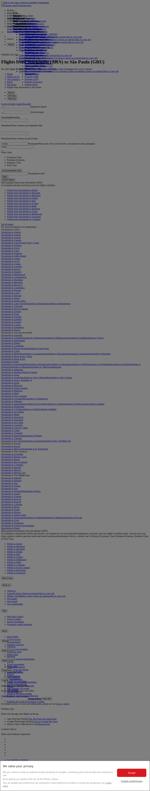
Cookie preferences (132, 781)
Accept (131, 772)
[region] (75, 776)
